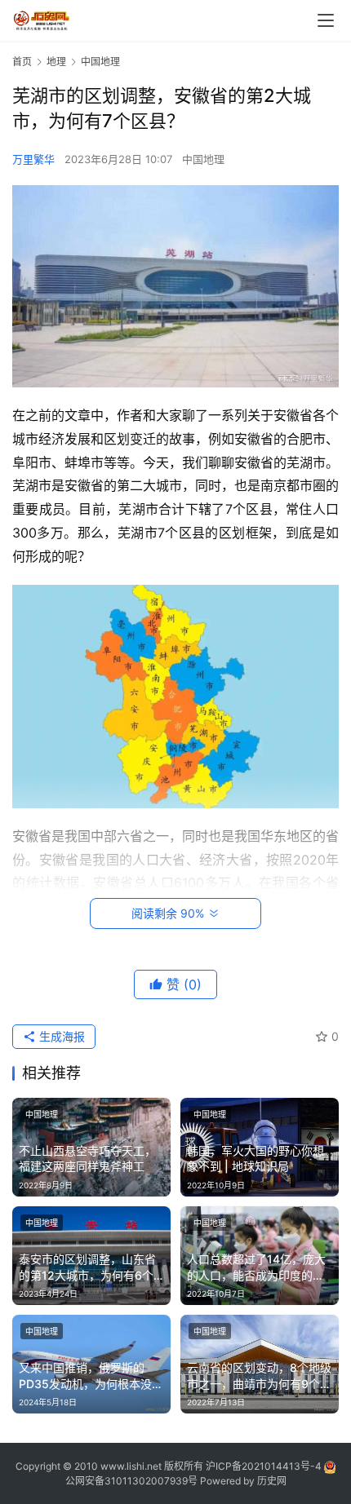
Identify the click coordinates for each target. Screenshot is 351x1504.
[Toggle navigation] (326, 20)
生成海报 (60, 1036)
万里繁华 (33, 159)
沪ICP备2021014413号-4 (265, 1466)
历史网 (272, 1481)
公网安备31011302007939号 (131, 1481)
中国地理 (203, 159)
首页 (22, 61)
